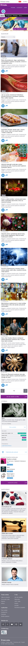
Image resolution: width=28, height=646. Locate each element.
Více (21, 15)
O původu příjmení (7, 558)
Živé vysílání (4, 610)
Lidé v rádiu (17, 601)
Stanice (3, 601)
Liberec (24, 439)
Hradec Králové (22, 433)
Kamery (25, 7)
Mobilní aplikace (5, 616)
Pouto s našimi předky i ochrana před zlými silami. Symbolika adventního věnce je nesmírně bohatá (13, 200)
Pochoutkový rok (6, 506)
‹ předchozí (2, 391)
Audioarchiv (19, 7)
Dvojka (24, 437)
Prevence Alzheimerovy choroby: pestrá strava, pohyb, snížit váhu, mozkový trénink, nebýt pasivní (13, 270)
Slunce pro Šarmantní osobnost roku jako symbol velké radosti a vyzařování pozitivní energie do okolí (13, 376)
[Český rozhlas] (5, 1)
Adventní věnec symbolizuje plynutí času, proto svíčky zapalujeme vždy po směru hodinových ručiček (13, 235)
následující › (25, 391)
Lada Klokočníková (6, 445)
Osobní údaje (9, 642)
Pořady (15, 15)
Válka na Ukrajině (5, 597)
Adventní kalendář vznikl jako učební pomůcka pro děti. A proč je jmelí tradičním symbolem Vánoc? (13, 166)
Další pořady (5, 489)
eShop (2, 603)
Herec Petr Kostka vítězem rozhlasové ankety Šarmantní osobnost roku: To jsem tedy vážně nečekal (13, 339)
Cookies (3, 642)
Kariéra (16, 603)
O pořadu (4, 401)
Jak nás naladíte (19, 597)
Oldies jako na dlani (7, 533)
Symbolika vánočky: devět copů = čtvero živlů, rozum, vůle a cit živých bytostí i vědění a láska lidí (13, 131)
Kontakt (16, 605)
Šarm (3, 418)
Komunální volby (5, 599)
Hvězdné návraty (6, 582)
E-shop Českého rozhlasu (9, 457)
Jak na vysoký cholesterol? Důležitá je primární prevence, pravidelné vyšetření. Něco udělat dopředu (12, 96)
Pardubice (23, 435)
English (23, 642)
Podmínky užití (17, 642)
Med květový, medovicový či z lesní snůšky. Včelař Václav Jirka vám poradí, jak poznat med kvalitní (13, 305)
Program (13, 7)
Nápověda (17, 599)
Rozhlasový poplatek (20, 607)
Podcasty (3, 614)
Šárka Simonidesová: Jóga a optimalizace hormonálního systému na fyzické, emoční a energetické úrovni (13, 61)
